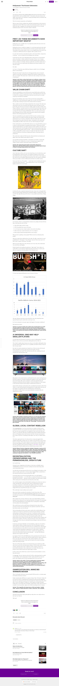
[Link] (11, 40)
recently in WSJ (28, 14)
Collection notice (35, 679)
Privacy (28, 679)
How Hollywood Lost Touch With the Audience (22, 652)
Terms (31, 679)
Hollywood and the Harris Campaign (18, 647)
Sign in (56, 1)
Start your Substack (27, 681)
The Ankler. (36, 444)
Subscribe (51, 1)
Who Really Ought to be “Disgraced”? (20, 659)
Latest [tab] (16, 643)
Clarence (16, 628)
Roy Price (16, 9)
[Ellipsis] (46, 628)
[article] (29, 648)
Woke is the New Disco (17, 646)
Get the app (34, 681)
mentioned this (18, 428)
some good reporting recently (30, 493)
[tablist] (17, 620)
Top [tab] (13, 643)
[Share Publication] (48, 2)
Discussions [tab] (20, 643)
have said (16, 555)
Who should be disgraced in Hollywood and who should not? (22, 660)
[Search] (46, 2)
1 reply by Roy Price (19, 634)
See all (14, 665)
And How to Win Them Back (17, 653)
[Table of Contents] (1, 343)
